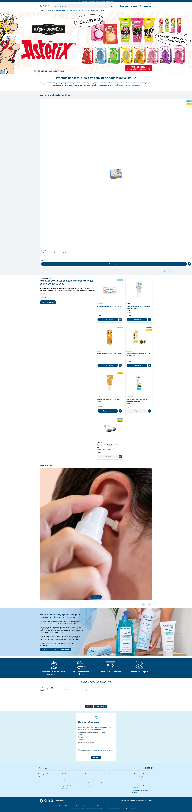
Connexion (125, 6)
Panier (135, 6)
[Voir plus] (96, 43)
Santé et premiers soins (67, 780)
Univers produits (43, 774)
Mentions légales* (84, 753)
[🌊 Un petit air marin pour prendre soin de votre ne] (49, 699)
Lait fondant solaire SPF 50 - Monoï (109, 399)
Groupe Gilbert (148, 801)
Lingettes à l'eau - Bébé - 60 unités (109, 306)
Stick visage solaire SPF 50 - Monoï (109, 354)
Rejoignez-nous (60, 801)
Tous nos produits (48, 302)
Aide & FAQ (149, 3)
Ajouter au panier (115, 264)
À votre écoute (89, 774)
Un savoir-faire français (137, 777)
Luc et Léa (43, 250)
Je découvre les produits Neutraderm (55, 650)
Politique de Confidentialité (75, 808)
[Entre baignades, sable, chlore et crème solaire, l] (143, 699)
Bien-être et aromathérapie (68, 783)
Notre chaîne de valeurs (138, 780)
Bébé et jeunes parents (67, 777)
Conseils (64, 774)
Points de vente (147, 6)
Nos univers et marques (138, 783)
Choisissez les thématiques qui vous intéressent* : (92, 732)
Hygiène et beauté (42, 783)
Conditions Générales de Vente (103, 808)
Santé (39, 780)
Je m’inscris (96, 757)
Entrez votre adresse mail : (85, 742)
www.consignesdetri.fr (74, 805)
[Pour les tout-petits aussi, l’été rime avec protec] (86, 699)
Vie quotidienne (65, 789)
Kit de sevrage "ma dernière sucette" (53, 253)
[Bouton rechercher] (112, 6)
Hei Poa (128, 303)
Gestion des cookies (90, 789)
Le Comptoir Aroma (131, 396)
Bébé (39, 777)
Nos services (112, 774)
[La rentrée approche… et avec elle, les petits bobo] (105, 699)
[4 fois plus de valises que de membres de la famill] (124, 699)
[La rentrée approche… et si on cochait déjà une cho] (67, 699)
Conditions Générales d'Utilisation (89, 808)
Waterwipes (100, 303)
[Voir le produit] (116, 174)
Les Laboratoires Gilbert (139, 774)
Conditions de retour (115, 808)
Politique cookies (132, 808)
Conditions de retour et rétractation (94, 783)
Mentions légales (124, 808)
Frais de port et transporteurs (92, 786)
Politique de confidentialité (100, 752)
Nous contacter (89, 777)
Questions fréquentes (90, 780)
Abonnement (112, 777)
